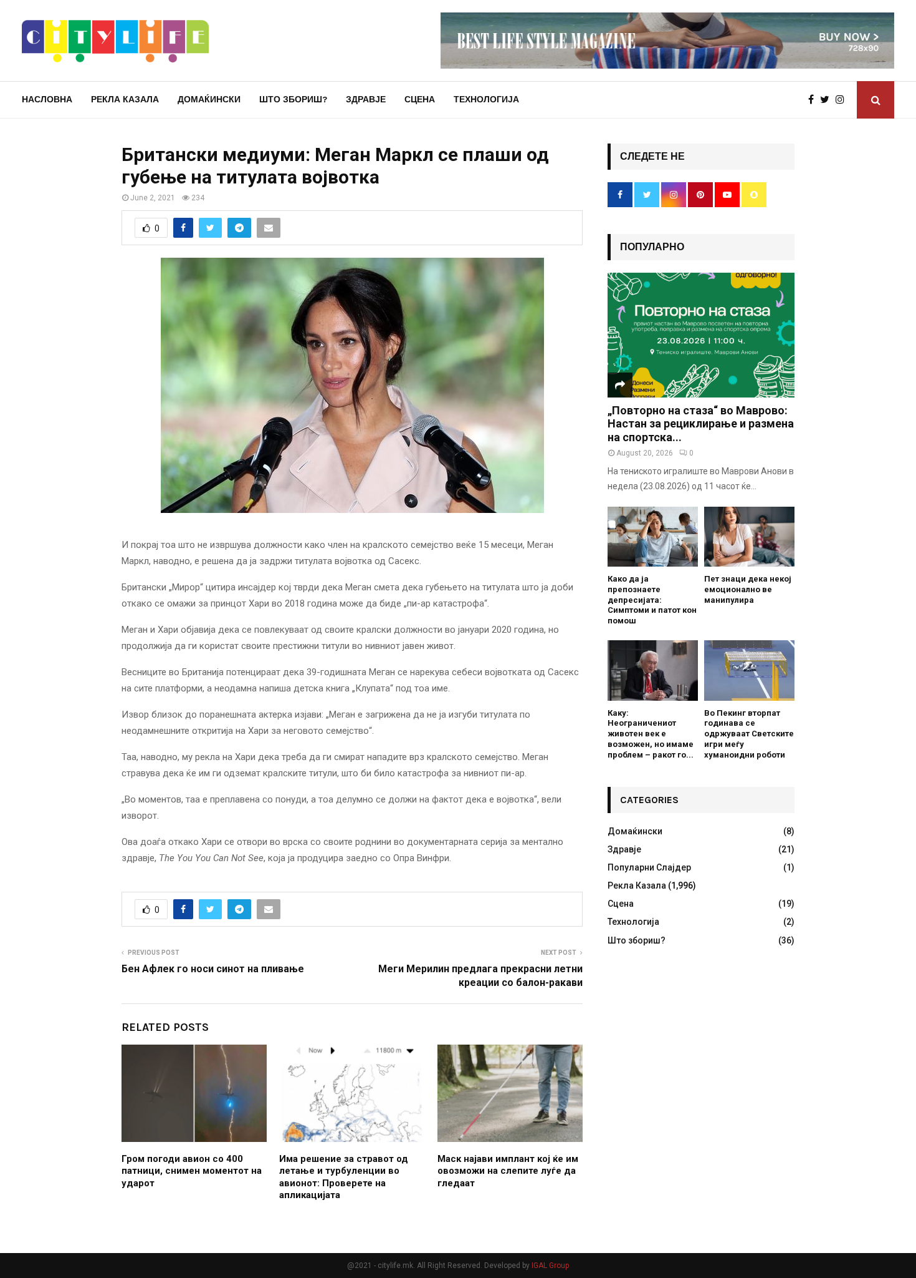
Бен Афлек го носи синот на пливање (213, 969)
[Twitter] (828, 99)
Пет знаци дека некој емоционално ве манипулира (747, 589)
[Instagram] (843, 99)
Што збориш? (293, 99)
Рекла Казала (125, 99)
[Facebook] (814, 99)
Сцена (419, 99)
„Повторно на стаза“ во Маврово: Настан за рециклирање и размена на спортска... (701, 424)
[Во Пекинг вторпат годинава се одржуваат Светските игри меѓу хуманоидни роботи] (749, 670)
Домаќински (209, 99)
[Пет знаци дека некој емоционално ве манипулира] (749, 537)
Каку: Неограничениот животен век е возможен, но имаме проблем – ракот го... (651, 733)
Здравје (366, 99)
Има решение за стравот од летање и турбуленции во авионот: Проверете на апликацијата (343, 1177)
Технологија (486, 99)
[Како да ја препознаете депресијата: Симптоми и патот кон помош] (653, 537)
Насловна (47, 99)
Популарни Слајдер (649, 867)
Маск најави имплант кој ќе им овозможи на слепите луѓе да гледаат (507, 1171)
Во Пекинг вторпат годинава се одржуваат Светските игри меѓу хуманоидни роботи (749, 733)
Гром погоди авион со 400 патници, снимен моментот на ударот (192, 1171)
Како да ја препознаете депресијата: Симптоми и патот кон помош (652, 599)
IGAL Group (550, 1265)
